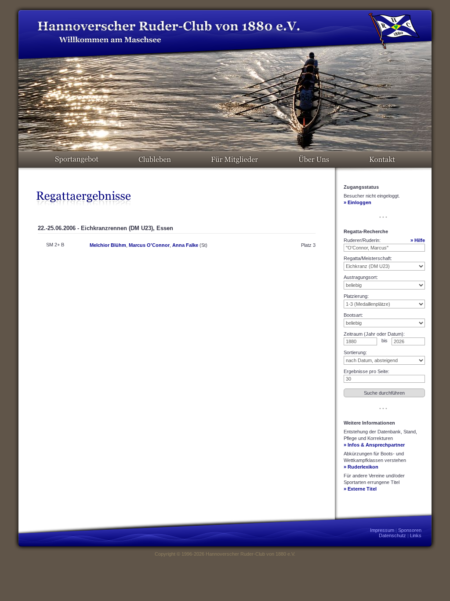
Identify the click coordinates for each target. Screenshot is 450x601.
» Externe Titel (360, 488)
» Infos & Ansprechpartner (374, 444)
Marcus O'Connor (149, 245)
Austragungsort (360, 277)
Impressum (382, 530)
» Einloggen (357, 202)
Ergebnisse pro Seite (366, 371)
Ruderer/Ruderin (361, 240)
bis (384, 340)
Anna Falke (185, 245)
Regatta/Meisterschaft (367, 258)
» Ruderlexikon (361, 466)
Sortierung (355, 352)
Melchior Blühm (108, 245)
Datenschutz (392, 535)
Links (415, 535)
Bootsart (353, 315)
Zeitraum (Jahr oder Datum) (373, 334)
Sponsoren (409, 530)
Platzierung (355, 296)
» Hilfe (417, 240)
